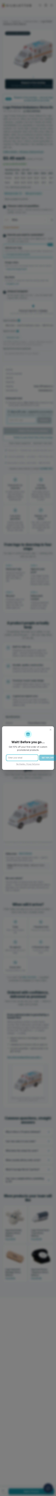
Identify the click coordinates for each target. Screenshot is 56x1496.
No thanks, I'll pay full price (28, 764)
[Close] (50, 730)
